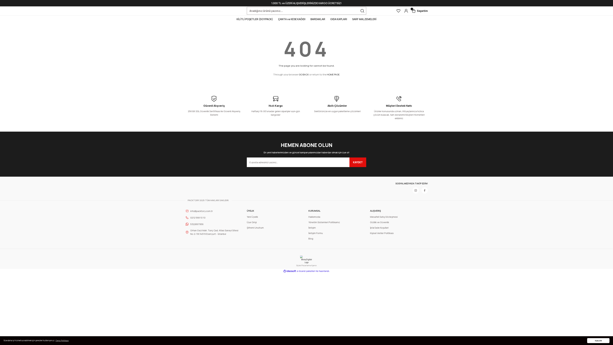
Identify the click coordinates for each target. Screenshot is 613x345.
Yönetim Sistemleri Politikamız (324, 222)
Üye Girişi (252, 222)
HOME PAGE (333, 74)
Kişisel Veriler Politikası (382, 233)
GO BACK (304, 74)
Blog (310, 238)
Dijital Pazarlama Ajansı (306, 265)
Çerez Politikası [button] (62, 340)
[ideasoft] (289, 271)
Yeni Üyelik (252, 216)
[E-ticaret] (306, 271)
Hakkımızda (314, 216)
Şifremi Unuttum (255, 227)
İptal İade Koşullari (379, 227)
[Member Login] (406, 11)
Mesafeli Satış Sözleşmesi (384, 216)
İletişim (312, 227)
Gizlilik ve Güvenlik (379, 222)
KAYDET (358, 162)
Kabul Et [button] (598, 340)
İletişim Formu (315, 233)
